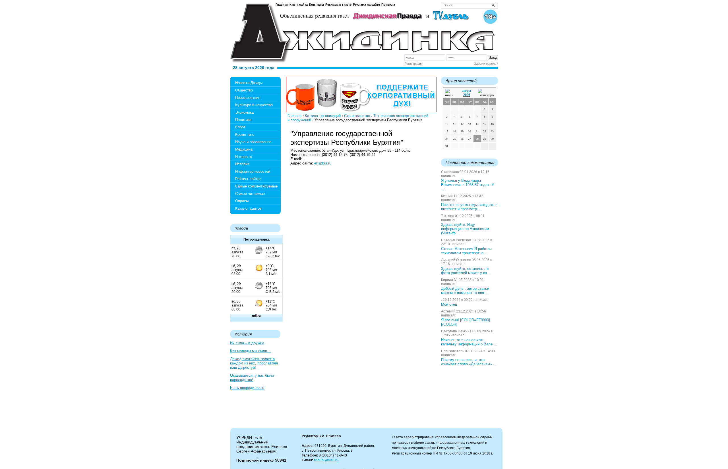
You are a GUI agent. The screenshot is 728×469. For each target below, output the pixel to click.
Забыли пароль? (486, 63)
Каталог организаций (323, 116)
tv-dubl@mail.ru (326, 460)
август (466, 91)
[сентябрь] (486, 93)
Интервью (243, 157)
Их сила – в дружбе (247, 343)
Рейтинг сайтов (248, 179)
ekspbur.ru (322, 163)
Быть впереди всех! (247, 387)
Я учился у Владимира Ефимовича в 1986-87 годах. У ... (467, 184)
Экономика (244, 112)
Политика (243, 120)
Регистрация (413, 63)
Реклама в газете (338, 4)
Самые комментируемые (256, 186)
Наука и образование (253, 142)
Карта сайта (298, 4)
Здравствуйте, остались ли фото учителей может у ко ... (466, 270)
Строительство (357, 116)
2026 (466, 95)
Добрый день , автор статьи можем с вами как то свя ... (465, 290)
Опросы (242, 201)
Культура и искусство (254, 105)
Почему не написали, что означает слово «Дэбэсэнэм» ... (469, 362)
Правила (388, 4)
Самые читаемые (250, 193)
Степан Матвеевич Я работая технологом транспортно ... (466, 251)
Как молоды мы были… (250, 351)
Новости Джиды (248, 83)
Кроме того (244, 134)
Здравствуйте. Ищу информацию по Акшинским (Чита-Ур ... (465, 228)
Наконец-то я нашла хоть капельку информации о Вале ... (469, 342)
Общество (244, 90)
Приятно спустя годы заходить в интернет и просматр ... (469, 207)
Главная (282, 4)
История (242, 164)
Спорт (240, 127)
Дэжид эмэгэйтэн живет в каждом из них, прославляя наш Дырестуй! (254, 363)
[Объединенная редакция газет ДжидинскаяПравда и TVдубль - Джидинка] (364, 30)
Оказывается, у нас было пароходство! (252, 377)
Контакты (316, 4)
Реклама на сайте (366, 4)
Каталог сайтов (248, 208)
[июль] (450, 93)
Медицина (244, 149)
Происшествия (247, 97)
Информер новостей (252, 171)
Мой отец (449, 304)
